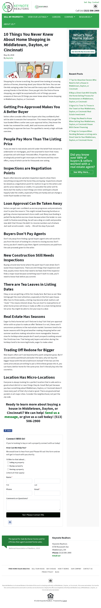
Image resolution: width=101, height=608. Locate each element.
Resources (84, 16)
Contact (95, 2)
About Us (9, 24)
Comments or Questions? (17, 498)
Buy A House (51, 569)
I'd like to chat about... (16, 459)
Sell (85, 2)
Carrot (64, 601)
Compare (68, 16)
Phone (9, 489)
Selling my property (16, 462)
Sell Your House (38, 569)
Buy (89, 2)
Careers (56, 16)
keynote (9, 58)
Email (37, 489)
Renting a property (16, 469)
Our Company (76, 569)
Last (35, 485)
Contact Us (88, 569)
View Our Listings (37, 16)
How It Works (63, 569)
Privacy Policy (47, 572)
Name (9, 477)
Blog (57, 572)
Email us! (56, 555)
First (7, 485)
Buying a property (16, 466)
